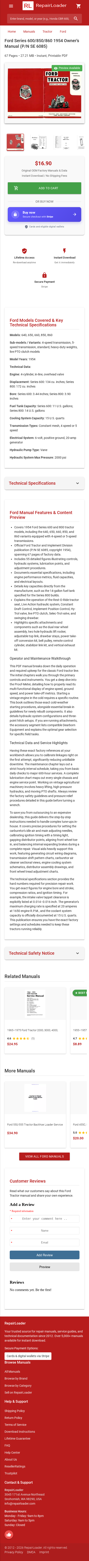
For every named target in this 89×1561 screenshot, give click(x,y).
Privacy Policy (14, 1552)
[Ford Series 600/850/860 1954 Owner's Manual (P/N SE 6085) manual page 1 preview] (44, 93)
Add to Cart (36, 188)
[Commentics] (44, 1252)
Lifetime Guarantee (17, 1438)
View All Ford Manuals (44, 1156)
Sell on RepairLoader (18, 1392)
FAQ (7, 1445)
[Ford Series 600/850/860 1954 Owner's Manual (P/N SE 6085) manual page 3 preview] (62, 142)
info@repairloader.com (20, 1503)
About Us (11, 1459)
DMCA (31, 1552)
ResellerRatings (15, 1466)
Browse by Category (18, 1385)
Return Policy (13, 1418)
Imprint (44, 1552)
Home (12, 31)
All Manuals (12, 1371)
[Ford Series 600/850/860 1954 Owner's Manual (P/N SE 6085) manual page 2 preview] (38, 142)
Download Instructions (20, 1431)
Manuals (29, 31)
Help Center (12, 1452)
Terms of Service (15, 1424)
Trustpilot (11, 1473)
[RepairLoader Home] (44, 6)
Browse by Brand (16, 1378)
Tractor (47, 31)
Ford (63, 31)
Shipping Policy (15, 1411)
